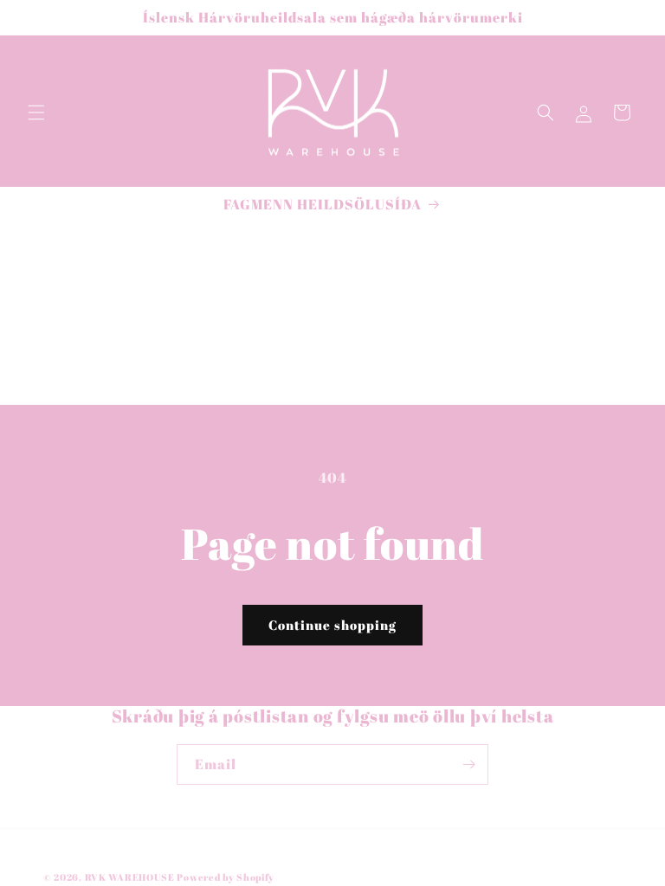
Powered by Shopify (225, 876)
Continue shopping (332, 624)
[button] (36, 112)
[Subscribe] (468, 764)
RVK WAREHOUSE (130, 876)
